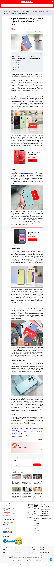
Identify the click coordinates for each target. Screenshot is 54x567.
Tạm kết (16, 69)
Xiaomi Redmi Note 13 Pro (19, 67)
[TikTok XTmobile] (8, 532)
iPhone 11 (16, 62)
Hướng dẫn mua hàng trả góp (36, 527)
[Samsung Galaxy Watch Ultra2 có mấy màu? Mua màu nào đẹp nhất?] (16, 489)
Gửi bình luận (37, 464)
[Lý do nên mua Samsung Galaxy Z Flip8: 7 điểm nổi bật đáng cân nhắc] (16, 476)
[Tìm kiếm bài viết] (52, 5)
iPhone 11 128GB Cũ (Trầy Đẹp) (33, 233)
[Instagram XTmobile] (11, 532)
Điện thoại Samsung (6, 550)
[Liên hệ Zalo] (50, 559)
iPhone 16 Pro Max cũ (44, 552)
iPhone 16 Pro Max (18, 549)
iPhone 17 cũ (17, 552)
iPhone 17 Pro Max (18, 547)
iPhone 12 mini (17, 60)
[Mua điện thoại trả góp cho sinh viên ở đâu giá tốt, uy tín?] (27, 476)
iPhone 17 (42, 547)
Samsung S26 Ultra (19, 550)
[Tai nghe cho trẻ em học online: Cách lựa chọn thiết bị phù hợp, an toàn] (37, 489)
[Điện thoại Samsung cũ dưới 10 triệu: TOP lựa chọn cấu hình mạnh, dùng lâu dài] (37, 476)
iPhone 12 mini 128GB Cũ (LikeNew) (34, 153)
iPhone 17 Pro (30, 547)
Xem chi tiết (33, 160)
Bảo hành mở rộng (45, 506)
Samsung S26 (30, 550)
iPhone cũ (5, 552)
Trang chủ (2, 8)
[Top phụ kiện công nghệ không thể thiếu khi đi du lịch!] (27, 489)
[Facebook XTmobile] (4, 532)
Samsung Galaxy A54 (18, 64)
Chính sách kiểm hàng (46, 518)
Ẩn (41, 53)
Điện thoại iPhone (6, 547)
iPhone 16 (4, 549)
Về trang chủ (30, 517)
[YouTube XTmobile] (6, 532)
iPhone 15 (42, 549)
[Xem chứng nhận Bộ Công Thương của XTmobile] (9, 541)
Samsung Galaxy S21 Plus (19, 66)
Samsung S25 (43, 550)
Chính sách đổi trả (45, 511)
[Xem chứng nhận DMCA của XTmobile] (19, 541)
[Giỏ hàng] (52, 1)
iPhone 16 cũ (30, 552)
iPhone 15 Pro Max (31, 549)
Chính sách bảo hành (45, 513)
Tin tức (6, 8)
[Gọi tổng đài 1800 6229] (1, 2)
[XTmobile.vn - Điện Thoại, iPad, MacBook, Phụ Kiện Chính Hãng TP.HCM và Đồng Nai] (26, 2)
